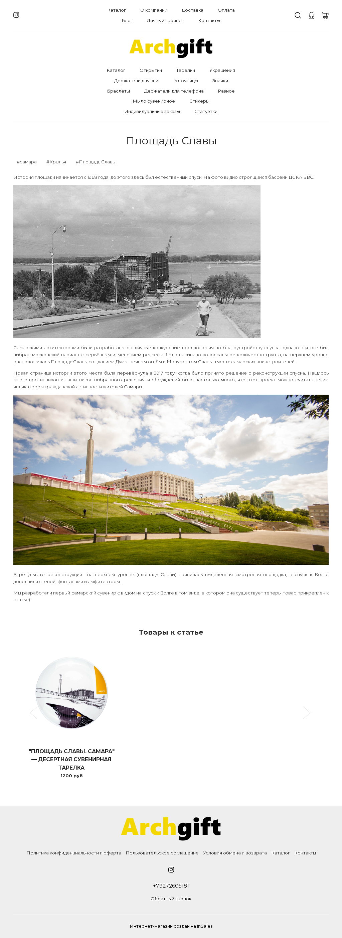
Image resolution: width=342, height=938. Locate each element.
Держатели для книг (137, 80)
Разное (226, 91)
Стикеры (199, 101)
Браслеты (118, 91)
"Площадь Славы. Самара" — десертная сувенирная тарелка (72, 759)
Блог (127, 20)
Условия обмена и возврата (235, 852)
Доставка (192, 10)
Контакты (209, 20)
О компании (153, 10)
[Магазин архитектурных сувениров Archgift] (171, 48)
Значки (220, 80)
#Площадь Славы (96, 161)
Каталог (117, 10)
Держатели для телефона (174, 91)
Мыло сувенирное (154, 101)
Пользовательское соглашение (162, 852)
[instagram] (16, 15)
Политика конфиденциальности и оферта (73, 852)
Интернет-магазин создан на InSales (171, 926)
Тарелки (185, 70)
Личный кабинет (165, 20)
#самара (27, 161)
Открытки (151, 70)
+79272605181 (171, 886)
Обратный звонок (171, 898)
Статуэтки (205, 111)
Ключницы (186, 80)
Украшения (222, 70)
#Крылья (56, 161)
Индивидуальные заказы (152, 111)
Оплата (226, 10)
